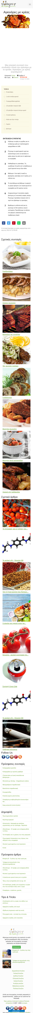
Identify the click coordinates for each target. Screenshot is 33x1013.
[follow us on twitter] (8, 757)
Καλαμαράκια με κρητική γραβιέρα (13, 771)
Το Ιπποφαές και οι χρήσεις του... (15, 529)
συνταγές (24, 1003)
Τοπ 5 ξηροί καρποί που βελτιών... (16, 592)
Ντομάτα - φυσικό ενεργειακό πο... (16, 655)
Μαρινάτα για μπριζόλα (11, 334)
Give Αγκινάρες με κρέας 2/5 (22, 77)
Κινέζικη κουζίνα (18, 983)
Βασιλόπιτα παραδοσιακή (10, 788)
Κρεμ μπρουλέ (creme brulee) (11, 805)
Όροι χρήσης (8, 1001)
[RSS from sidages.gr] (20, 757)
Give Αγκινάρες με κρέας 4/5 (25, 77)
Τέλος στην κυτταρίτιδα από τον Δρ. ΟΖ (14, 881)
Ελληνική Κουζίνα (18, 978)
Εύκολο (16, 77)
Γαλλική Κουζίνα (18, 973)
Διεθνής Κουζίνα (18, 976)
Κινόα (4, 847)
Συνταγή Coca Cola (10, 686)
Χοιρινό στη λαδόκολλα (11, 492)
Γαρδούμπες (7, 397)
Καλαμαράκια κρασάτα (9, 768)
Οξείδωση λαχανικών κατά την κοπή (13, 910)
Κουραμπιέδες (7, 792)
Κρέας (13, 75)
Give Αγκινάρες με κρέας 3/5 (23, 77)
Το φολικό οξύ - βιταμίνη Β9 (13, 560)
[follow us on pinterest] (12, 757)
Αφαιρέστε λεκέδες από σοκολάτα (13, 918)
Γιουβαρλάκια (8, 271)
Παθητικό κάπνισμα (10, 749)
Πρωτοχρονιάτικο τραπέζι (10, 816)
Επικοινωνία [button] (16, 947)
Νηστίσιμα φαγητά (8, 819)
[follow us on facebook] (3, 757)
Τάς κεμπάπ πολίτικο (10, 366)
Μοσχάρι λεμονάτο (10, 429)
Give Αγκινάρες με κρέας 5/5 (26, 77)
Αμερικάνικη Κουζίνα (18, 971)
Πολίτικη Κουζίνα (18, 988)
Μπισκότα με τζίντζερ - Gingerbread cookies (16, 781)
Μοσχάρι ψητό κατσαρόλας (13, 460)
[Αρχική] (8, 4)
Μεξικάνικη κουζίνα (18, 986)
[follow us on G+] (16, 757)
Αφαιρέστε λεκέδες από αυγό (11, 906)
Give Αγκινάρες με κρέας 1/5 (20, 77)
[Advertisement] (16, 45)
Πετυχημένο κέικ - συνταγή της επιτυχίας (15, 914)
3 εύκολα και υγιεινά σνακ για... (14, 623)
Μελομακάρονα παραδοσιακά (11, 784)
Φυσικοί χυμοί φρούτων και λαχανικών (14, 844)
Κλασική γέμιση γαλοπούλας (11, 796)
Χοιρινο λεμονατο (9, 303)
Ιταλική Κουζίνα (18, 981)
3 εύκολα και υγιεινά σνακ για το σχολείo (15, 877)
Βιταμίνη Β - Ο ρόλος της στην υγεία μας (14, 858)
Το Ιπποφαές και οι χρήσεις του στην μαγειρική (16, 834)
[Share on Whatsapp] (19, 223)
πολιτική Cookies (18, 1001)
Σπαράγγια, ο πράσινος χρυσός (12, 890)
